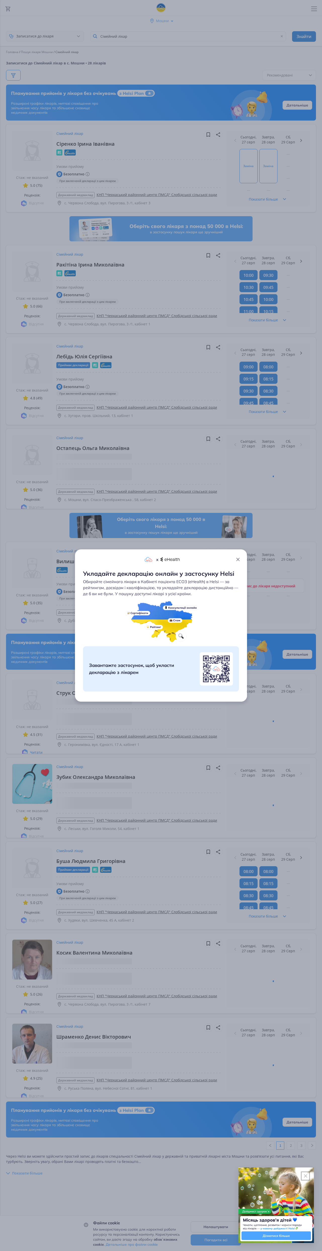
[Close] (238, 559)
